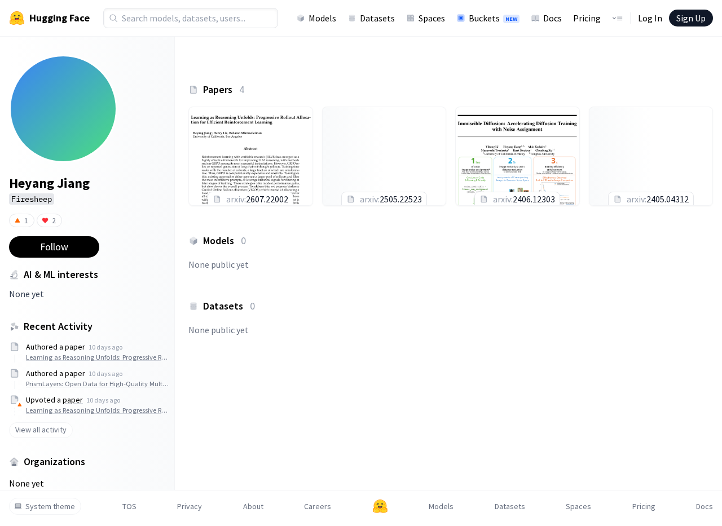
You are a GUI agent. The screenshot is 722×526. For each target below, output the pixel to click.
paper (73, 400)
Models (322, 18)
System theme (50, 506)
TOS (129, 506)
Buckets (493, 18)
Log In (650, 18)
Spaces (432, 18)
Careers (317, 506)
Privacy (189, 506)
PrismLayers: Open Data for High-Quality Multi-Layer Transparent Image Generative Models (97, 383)
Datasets (377, 18)
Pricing (587, 18)
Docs (552, 18)
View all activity (41, 430)
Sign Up (691, 18)
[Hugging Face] (380, 506)
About (253, 506)
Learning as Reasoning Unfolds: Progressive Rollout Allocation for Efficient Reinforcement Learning (97, 357)
